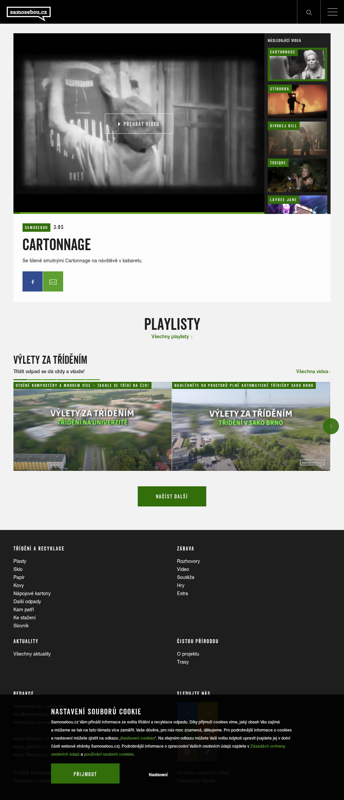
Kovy (18, 585)
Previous (14, 426)
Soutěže (186, 577)
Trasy (183, 662)
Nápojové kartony (32, 593)
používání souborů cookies (108, 754)
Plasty (19, 561)
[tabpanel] (92, 426)
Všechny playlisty (171, 336)
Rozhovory (188, 561)
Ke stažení (24, 617)
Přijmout (85, 774)
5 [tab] (78, 379)
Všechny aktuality (32, 654)
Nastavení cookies (138, 738)
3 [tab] (49, 379)
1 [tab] (20, 379)
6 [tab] (92, 379)
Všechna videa (312, 371)
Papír (19, 577)
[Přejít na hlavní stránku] (47, 12)
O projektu (188, 654)
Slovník (21, 625)
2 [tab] (35, 379)
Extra (182, 593)
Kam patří (23, 609)
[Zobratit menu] (332, 12)
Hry (180, 585)
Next (331, 426)
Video (183, 569)
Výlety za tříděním (50, 359)
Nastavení (158, 774)
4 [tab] (64, 379)
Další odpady (27, 601)
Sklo (18, 569)
